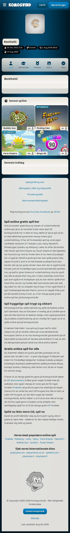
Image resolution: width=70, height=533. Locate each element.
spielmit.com (52, 453)
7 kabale (9, 439)
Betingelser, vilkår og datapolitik (35, 188)
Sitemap (35, 518)
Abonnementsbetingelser (35, 201)
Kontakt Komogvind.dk (35, 511)
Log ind (42, 4)
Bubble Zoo (22, 442)
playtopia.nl (28, 456)
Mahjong (19, 439)
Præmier (17, 387)
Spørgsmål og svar (35, 182)
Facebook (45, 212)
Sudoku (34, 442)
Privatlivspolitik (35, 194)
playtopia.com (17, 453)
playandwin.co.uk (35, 453)
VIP (49, 405)
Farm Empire (46, 439)
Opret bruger (58, 5)
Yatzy (35, 439)
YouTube (34, 212)
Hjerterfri (59, 439)
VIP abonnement (15, 380)
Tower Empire (47, 442)
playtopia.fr (42, 456)
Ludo (28, 439)
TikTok (57, 212)
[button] (63, 65)
